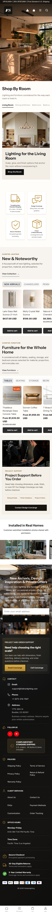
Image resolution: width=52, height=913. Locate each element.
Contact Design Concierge (26, 508)
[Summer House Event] (26, 42)
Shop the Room (15, 172)
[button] (40, 10)
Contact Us (35, 797)
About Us (11, 797)
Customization (13, 813)
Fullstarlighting (29, 888)
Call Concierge (37, 668)
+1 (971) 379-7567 (20, 699)
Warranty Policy (14, 782)
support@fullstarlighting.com (24, 689)
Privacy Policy (13, 774)
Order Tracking (36, 813)
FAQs (9, 805)
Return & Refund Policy (37, 773)
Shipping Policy (14, 766)
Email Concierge (15, 668)
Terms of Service (37, 766)
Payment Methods (38, 805)
